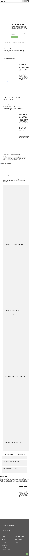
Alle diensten (16, 542)
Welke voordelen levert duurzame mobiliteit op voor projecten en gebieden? (14, 471)
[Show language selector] (23, 1)
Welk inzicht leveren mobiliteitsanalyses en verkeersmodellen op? (12, 464)
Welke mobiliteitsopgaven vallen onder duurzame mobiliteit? (12, 461)
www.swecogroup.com (24, 528)
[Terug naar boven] (27, 554)
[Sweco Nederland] (3, 1)
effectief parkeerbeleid (5, 109)
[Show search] (25, 1)
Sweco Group (3, 536)
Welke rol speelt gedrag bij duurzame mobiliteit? (10, 468)
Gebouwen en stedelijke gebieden (19, 536)
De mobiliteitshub (25, 480)
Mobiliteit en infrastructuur (18, 539)
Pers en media (4, 542)
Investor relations (4, 545)
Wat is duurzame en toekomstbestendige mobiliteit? (10, 457)
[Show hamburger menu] (28, 1)
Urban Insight (3, 539)
